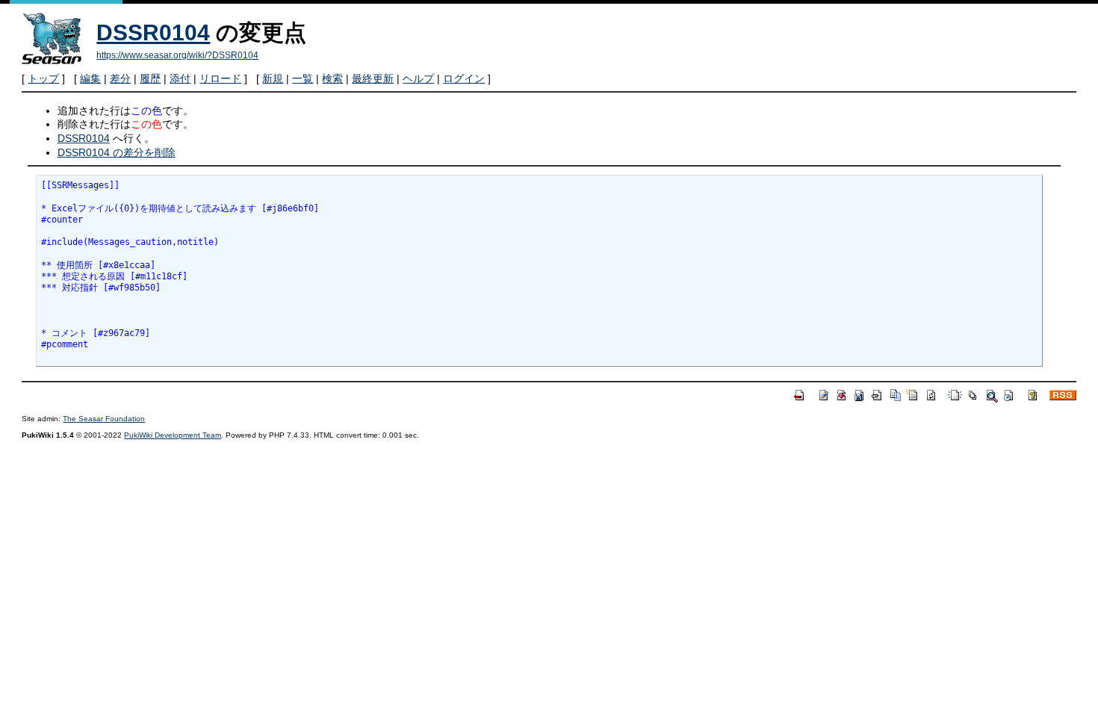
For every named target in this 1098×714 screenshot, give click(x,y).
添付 (180, 78)
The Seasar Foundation (104, 419)
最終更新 (373, 78)
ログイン (464, 78)
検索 (332, 78)
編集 (90, 78)
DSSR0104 (153, 32)
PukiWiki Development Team (172, 435)
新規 (272, 78)
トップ (43, 78)
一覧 (302, 78)
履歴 (150, 78)
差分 (120, 78)
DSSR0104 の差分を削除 (117, 152)
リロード (220, 78)
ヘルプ (418, 78)
